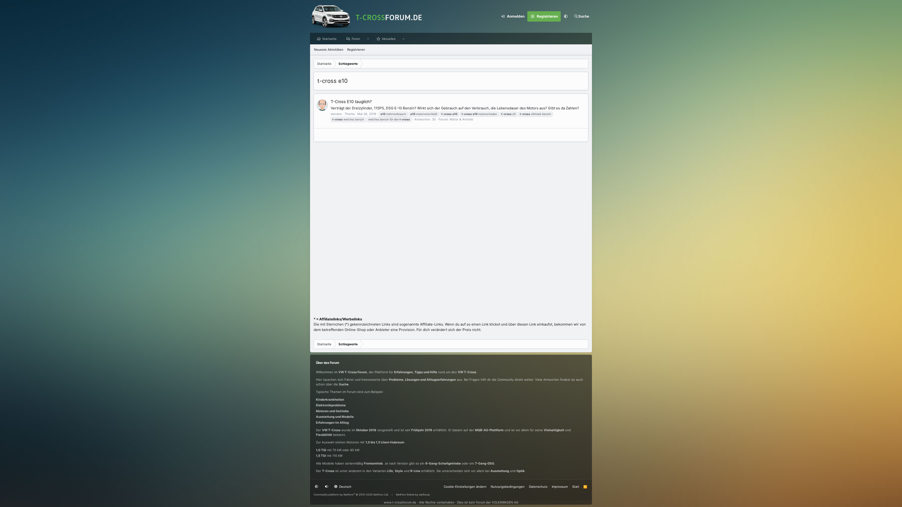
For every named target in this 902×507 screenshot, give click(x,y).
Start (575, 486)
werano (336, 114)
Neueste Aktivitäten (328, 49)
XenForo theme (405, 494)
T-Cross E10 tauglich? (351, 101)
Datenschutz (538, 486)
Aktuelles (389, 39)
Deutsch (344, 486)
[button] (566, 16)
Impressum (560, 486)
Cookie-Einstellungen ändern (465, 486)
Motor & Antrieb (461, 119)
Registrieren (356, 49)
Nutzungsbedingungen (508, 486)
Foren (356, 39)
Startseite (329, 39)
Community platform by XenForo (351, 494)
